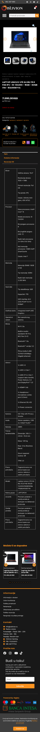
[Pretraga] (37, 15)
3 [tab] (14, 582)
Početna (4, 74)
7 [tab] (23, 582)
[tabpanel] (11, 564)
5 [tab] (19, 582)
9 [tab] (28, 582)
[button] (4, 15)
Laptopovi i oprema (13, 74)
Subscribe (20, 686)
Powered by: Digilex (11, 698)
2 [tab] (12, 582)
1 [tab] (10, 582)
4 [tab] (17, 582)
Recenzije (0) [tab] (9, 162)
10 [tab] (30, 582)
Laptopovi (22, 74)
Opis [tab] (6, 154)
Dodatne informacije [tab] (11, 158)
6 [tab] (21, 582)
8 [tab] (25, 582)
